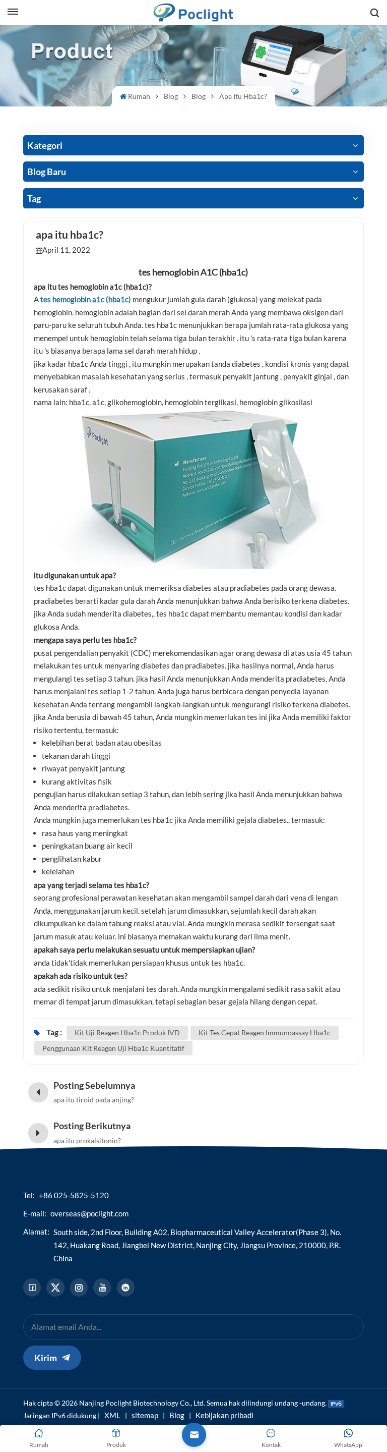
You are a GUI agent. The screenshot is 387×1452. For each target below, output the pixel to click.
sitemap (145, 1415)
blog (198, 96)
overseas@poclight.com (89, 1213)
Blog (171, 96)
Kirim (45, 1357)
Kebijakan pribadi (224, 1415)
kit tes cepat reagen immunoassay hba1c (265, 1032)
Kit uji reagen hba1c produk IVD (127, 1032)
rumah (139, 96)
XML (112, 1415)
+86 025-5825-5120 (74, 1195)
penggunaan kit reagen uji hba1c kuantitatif (113, 1048)
